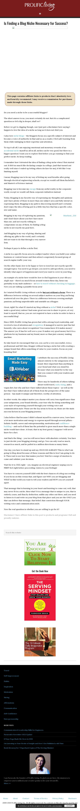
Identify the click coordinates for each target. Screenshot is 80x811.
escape (33, 189)
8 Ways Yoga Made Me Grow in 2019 (18, 739)
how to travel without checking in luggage (55, 283)
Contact (26, 798)
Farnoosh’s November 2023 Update (18, 734)
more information (57, 806)
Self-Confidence (10, 714)
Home (5, 798)
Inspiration (8, 687)
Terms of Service (41, 798)
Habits (6, 681)
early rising (60, 384)
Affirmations (9, 703)
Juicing (6, 697)
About (15, 798)
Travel (6, 670)
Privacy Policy (57, 798)
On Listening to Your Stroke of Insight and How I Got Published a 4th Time (34, 743)
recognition (37, 325)
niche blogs (19, 136)
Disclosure (72, 798)
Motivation (8, 692)
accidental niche (11, 150)
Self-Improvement (11, 676)
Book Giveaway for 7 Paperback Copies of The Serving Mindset (29, 748)
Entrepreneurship (11, 719)
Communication (10, 708)
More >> (7, 783)
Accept (69, 806)
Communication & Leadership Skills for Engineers (23, 730)
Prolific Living (40, 6)
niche (52, 307)
